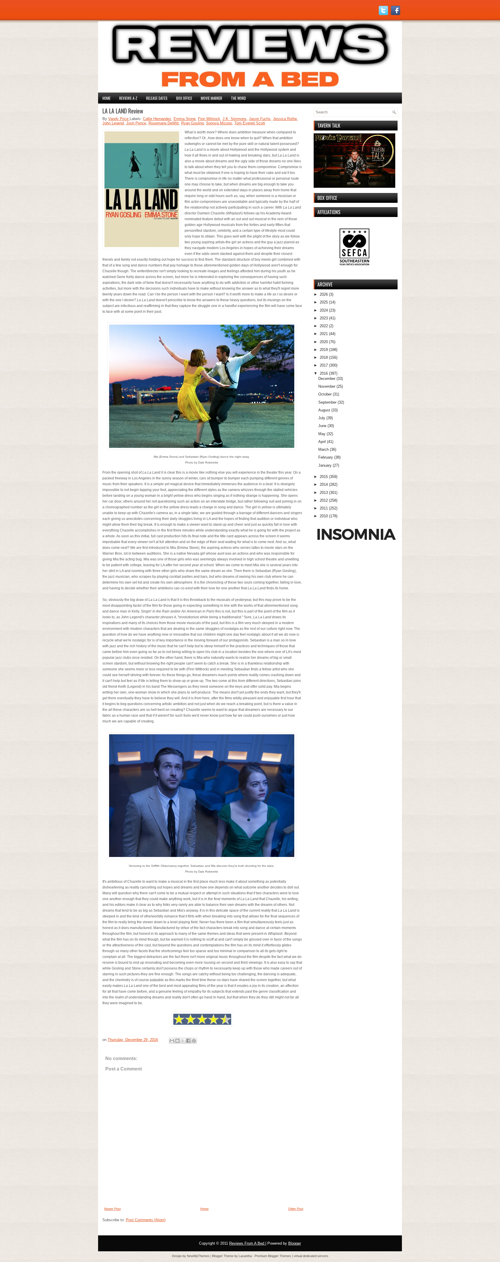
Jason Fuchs (260, 119)
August (324, 410)
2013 (324, 492)
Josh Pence (136, 123)
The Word (238, 98)
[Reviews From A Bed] (250, 90)
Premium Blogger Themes (273, 1256)
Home (106, 98)
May (322, 434)
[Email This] (172, 1041)
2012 (324, 500)
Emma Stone (185, 119)
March (323, 449)
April (322, 441)
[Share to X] (183, 1041)
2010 (324, 516)
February (325, 457)
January (325, 465)
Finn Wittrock (209, 119)
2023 (324, 318)
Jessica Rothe (285, 119)
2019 (324, 349)
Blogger (294, 1243)
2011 (324, 508)
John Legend (113, 123)
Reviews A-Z (128, 98)
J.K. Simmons (235, 119)
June (322, 426)
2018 (324, 357)
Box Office (184, 98)
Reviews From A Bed (247, 1243)
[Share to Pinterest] (194, 1041)
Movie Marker (211, 98)
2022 (324, 326)
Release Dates (157, 98)
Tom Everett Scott (249, 123)
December (326, 378)
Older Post (295, 1209)
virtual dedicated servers (311, 1256)
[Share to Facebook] (188, 1041)
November (326, 386)
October (325, 394)
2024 (324, 310)
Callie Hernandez (157, 119)
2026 (324, 294)
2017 (324, 365)
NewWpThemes (198, 1256)
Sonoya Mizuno (219, 123)
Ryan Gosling (192, 123)
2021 (324, 334)
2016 (324, 373)
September (327, 402)
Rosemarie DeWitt (163, 123)
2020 (324, 342)
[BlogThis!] (177, 1041)
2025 (324, 302)
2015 (324, 476)
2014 (324, 484)
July (321, 418)
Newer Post (112, 1209)
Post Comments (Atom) (146, 1220)
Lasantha (246, 1256)
